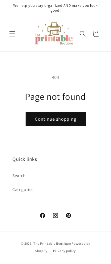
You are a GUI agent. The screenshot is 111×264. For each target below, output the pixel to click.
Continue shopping (55, 119)
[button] (12, 34)
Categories (23, 189)
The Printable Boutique (52, 243)
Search (19, 175)
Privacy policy (64, 251)
